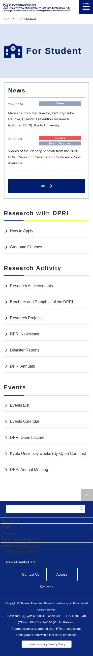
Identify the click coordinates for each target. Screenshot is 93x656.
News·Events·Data (20, 562)
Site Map (47, 587)
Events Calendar (24, 421)
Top (6, 19)
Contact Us (30, 574)
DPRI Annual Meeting (29, 470)
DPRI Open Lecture (27, 437)
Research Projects (26, 318)
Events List (19, 405)
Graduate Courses (26, 247)
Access (61, 574)
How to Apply (21, 231)
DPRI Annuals (22, 366)
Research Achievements (31, 286)
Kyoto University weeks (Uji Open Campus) (48, 453)
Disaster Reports (24, 350)
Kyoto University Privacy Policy (46, 644)
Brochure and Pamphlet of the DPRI (41, 302)
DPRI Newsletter (24, 334)
